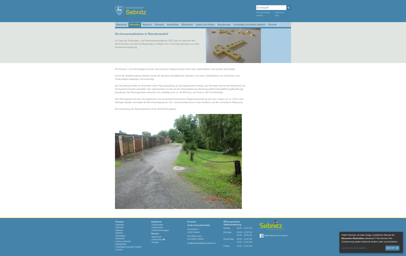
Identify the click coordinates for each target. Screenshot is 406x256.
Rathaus (147, 24)
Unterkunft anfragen (160, 230)
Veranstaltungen (263, 12)
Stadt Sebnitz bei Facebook (275, 235)
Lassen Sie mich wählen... (355, 248)
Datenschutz (157, 239)
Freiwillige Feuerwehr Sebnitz (249, 24)
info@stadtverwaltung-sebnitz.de (201, 243)
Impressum (279, 12)
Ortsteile (159, 24)
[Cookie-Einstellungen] (164, 239)
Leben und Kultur (205, 24)
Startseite (121, 24)
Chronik (272, 24)
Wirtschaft (187, 24)
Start (277, 15)
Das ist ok (392, 248)
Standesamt (224, 24)
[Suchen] (288, 7)
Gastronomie (157, 227)
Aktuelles (135, 24)
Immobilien (173, 24)
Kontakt (259, 15)
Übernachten (157, 225)
